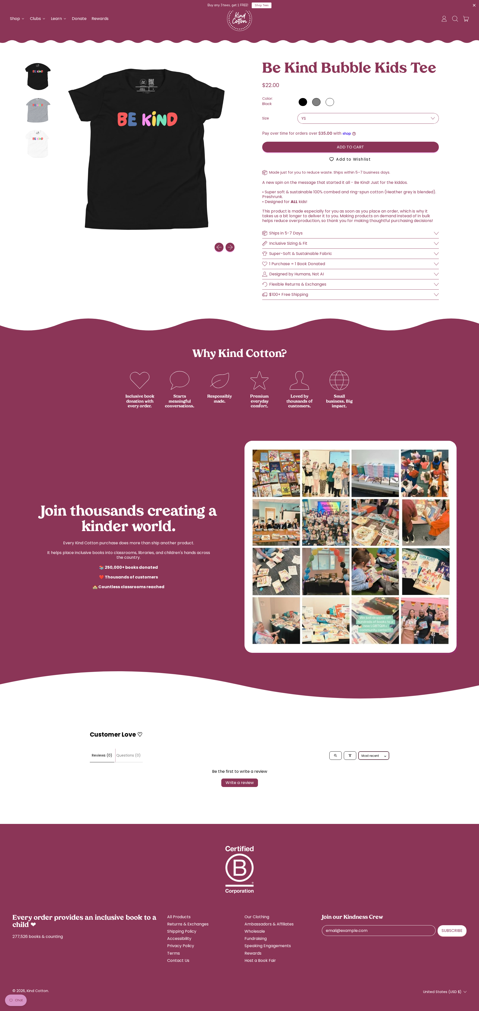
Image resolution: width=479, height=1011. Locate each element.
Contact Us (178, 960)
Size (265, 118)
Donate (79, 18)
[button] (455, 19)
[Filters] (350, 755)
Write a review (240, 783)
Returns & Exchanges (188, 924)
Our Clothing (256, 917)
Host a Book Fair (260, 960)
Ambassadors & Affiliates (269, 924)
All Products (179, 917)
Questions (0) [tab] (128, 755)
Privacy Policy (180, 946)
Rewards (100, 18)
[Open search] (335, 755)
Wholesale (254, 931)
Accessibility (179, 938)
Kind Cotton (37, 990)
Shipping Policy (181, 931)
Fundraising (255, 938)
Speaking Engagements (267, 946)
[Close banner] (474, 5)
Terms (173, 953)
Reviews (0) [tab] (102, 755)
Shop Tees (262, 5)
